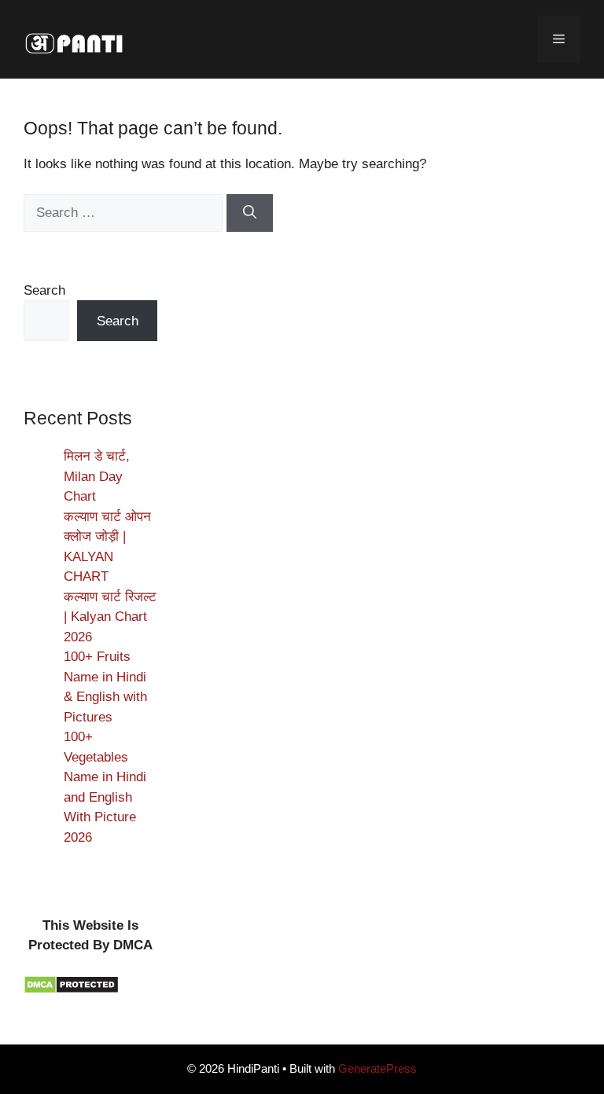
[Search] (249, 213)
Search (44, 290)
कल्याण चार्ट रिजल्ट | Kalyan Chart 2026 (110, 616)
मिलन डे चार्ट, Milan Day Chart (97, 476)
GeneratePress (377, 1068)
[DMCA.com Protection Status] (71, 989)
